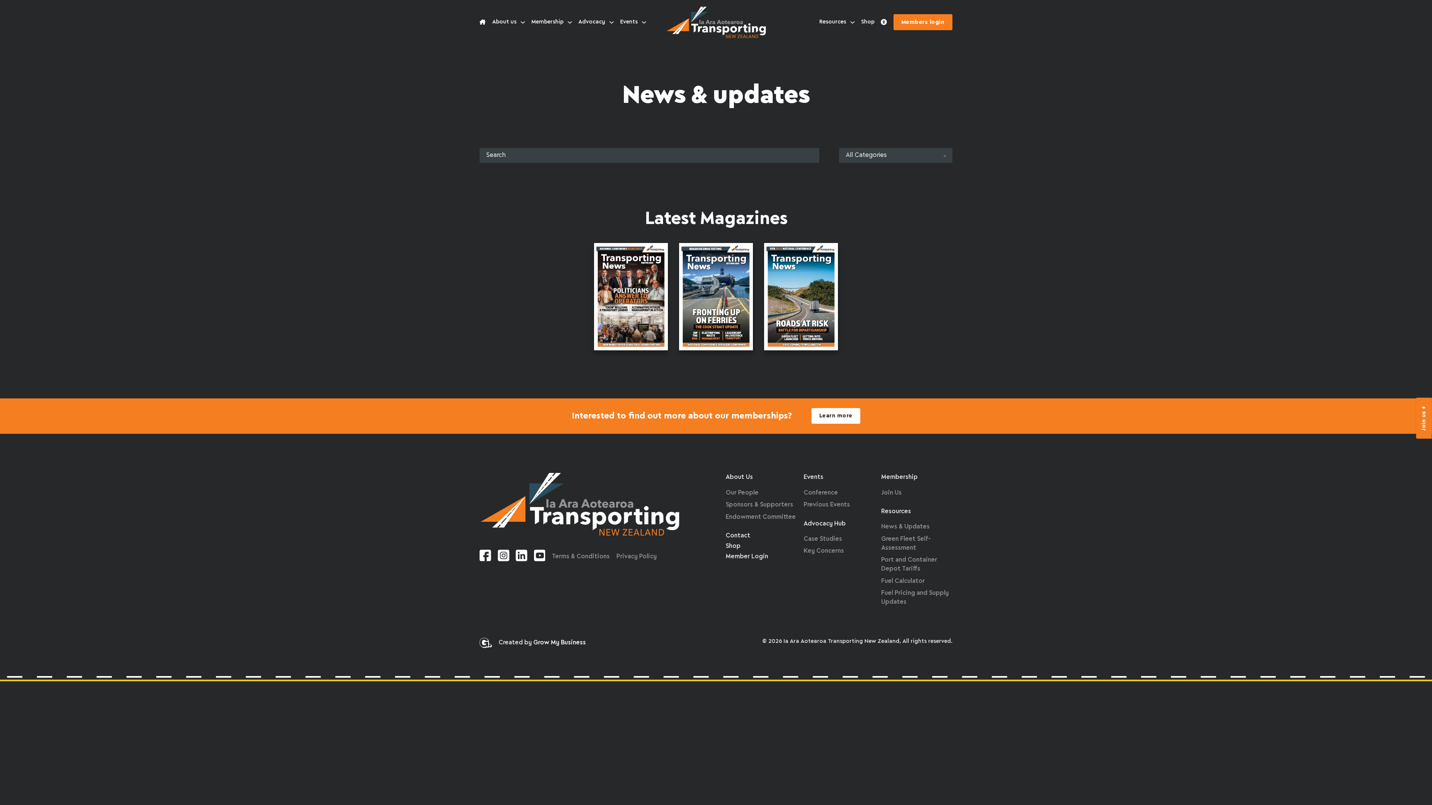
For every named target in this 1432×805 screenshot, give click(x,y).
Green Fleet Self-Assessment (906, 543)
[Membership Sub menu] (569, 22)
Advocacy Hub (825, 524)
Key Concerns (824, 551)
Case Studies (823, 539)
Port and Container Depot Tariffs (909, 564)
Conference (821, 493)
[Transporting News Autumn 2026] (716, 298)
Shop (867, 22)
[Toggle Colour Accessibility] (884, 22)
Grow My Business (559, 642)
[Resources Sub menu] (852, 22)
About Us (739, 477)
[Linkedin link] (521, 557)
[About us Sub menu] (522, 22)
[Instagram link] (503, 557)
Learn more (835, 416)
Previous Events (827, 505)
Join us (1424, 421)
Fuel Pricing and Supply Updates (915, 597)
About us (504, 22)
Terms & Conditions (581, 556)
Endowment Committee (761, 517)
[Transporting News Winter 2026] (631, 298)
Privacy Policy (636, 556)
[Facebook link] (485, 557)
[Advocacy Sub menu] (611, 22)
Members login (923, 22)
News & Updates (905, 527)
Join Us (891, 493)
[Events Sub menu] (644, 22)
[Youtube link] (540, 557)
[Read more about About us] (483, 22)
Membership (547, 22)
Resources (832, 22)
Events (629, 22)
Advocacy (591, 22)
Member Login (747, 556)
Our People (742, 493)
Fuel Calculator (903, 581)
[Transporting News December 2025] (801, 298)
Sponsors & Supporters (759, 505)
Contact (738, 536)
